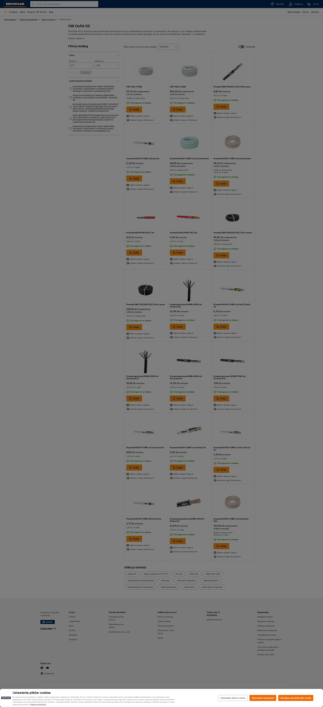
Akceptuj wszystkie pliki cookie (295, 698)
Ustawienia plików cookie (232, 698)
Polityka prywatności (38, 704)
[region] (161, 698)
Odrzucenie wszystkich (263, 698)
